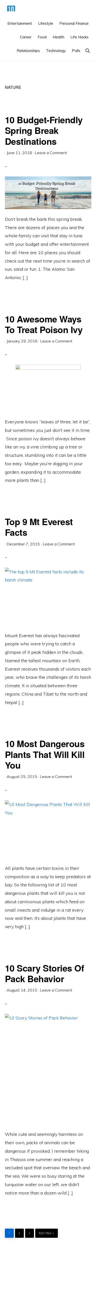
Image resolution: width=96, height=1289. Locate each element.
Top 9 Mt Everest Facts (39, 526)
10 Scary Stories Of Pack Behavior (44, 973)
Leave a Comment (51, 152)
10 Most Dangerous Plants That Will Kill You (45, 754)
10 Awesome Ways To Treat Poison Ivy (44, 324)
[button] (87, 50)
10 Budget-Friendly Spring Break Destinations (44, 130)
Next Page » (46, 1232)
